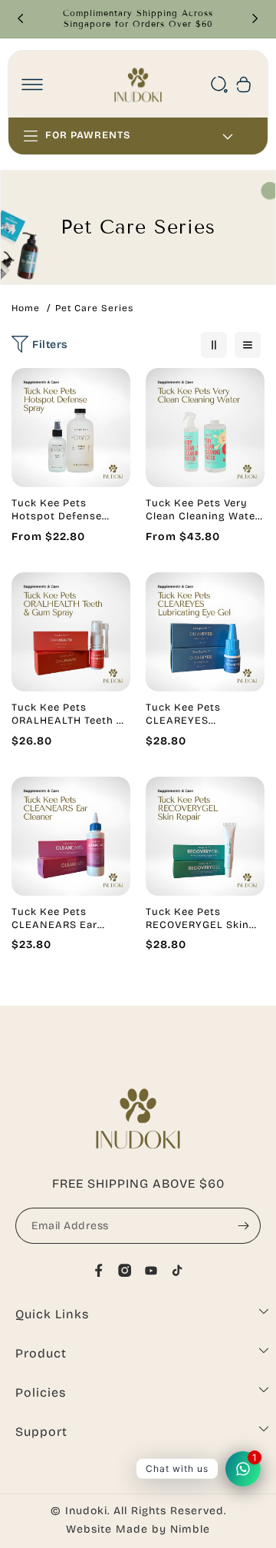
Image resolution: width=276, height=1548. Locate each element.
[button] (32, 84)
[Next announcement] (255, 18)
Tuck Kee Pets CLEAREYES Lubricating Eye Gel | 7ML (201, 714)
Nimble (190, 1529)
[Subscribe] (243, 1226)
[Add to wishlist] (109, 389)
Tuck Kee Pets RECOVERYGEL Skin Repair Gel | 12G (197, 919)
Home (26, 308)
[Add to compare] (109, 421)
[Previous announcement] (21, 18)
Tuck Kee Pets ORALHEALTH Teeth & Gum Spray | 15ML (68, 714)
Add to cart (71, 472)
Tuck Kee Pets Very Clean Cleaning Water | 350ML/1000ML (203, 510)
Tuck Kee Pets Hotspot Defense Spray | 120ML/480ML (69, 510)
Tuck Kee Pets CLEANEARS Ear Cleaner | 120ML (54, 919)
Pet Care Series (94, 308)
